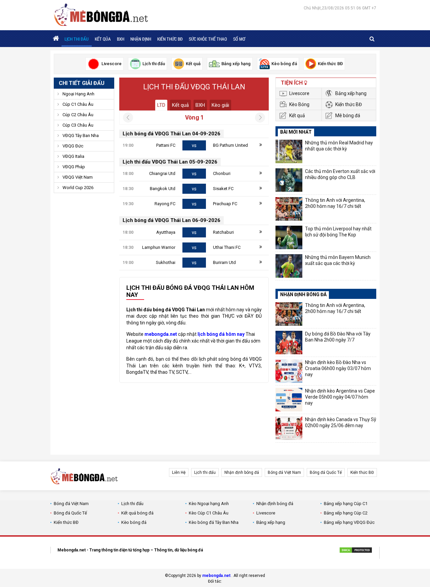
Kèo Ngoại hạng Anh (209, 503)
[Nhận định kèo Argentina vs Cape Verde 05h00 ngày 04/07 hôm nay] (288, 399)
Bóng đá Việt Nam (284, 472)
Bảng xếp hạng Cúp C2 (346, 512)
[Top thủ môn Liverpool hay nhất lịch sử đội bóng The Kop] (288, 237)
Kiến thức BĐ (170, 39)
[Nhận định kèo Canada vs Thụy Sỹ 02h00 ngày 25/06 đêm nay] (288, 428)
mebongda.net (216, 575)
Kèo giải (220, 105)
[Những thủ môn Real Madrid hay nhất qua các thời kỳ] (288, 151)
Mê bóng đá (347, 115)
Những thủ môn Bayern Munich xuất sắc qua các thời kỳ (338, 260)
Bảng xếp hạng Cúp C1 (346, 503)
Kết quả (180, 105)
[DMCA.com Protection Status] (356, 551)
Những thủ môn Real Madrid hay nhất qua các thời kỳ (339, 145)
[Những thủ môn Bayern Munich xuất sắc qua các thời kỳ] (288, 266)
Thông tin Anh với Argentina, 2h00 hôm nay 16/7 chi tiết (335, 203)
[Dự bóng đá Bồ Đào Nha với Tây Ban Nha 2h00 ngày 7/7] (288, 342)
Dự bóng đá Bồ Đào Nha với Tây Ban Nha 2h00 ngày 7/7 (338, 337)
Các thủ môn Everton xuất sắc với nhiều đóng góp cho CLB (340, 174)
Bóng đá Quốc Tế (326, 472)
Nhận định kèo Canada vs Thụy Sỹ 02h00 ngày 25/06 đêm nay (340, 422)
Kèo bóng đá (133, 522)
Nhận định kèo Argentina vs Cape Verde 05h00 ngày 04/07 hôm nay (340, 397)
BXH (120, 39)
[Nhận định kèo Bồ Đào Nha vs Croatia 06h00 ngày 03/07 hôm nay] (288, 371)
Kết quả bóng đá (137, 512)
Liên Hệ (178, 472)
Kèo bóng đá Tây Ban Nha (214, 522)
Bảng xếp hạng (351, 93)
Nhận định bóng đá (241, 472)
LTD (161, 105)
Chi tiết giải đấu (81, 83)
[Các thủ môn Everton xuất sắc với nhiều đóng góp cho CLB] (288, 180)
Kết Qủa (103, 39)
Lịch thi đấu (76, 39)
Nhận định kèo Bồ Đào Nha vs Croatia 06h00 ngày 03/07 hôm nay (338, 368)
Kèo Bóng (299, 104)
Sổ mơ (239, 39)
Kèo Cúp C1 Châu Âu (208, 512)
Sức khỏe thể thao (208, 39)
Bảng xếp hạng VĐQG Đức (349, 522)
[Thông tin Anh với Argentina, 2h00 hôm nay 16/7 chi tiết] (288, 209)
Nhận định (140, 39)
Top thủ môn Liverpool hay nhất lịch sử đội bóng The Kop (338, 231)
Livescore (299, 93)
